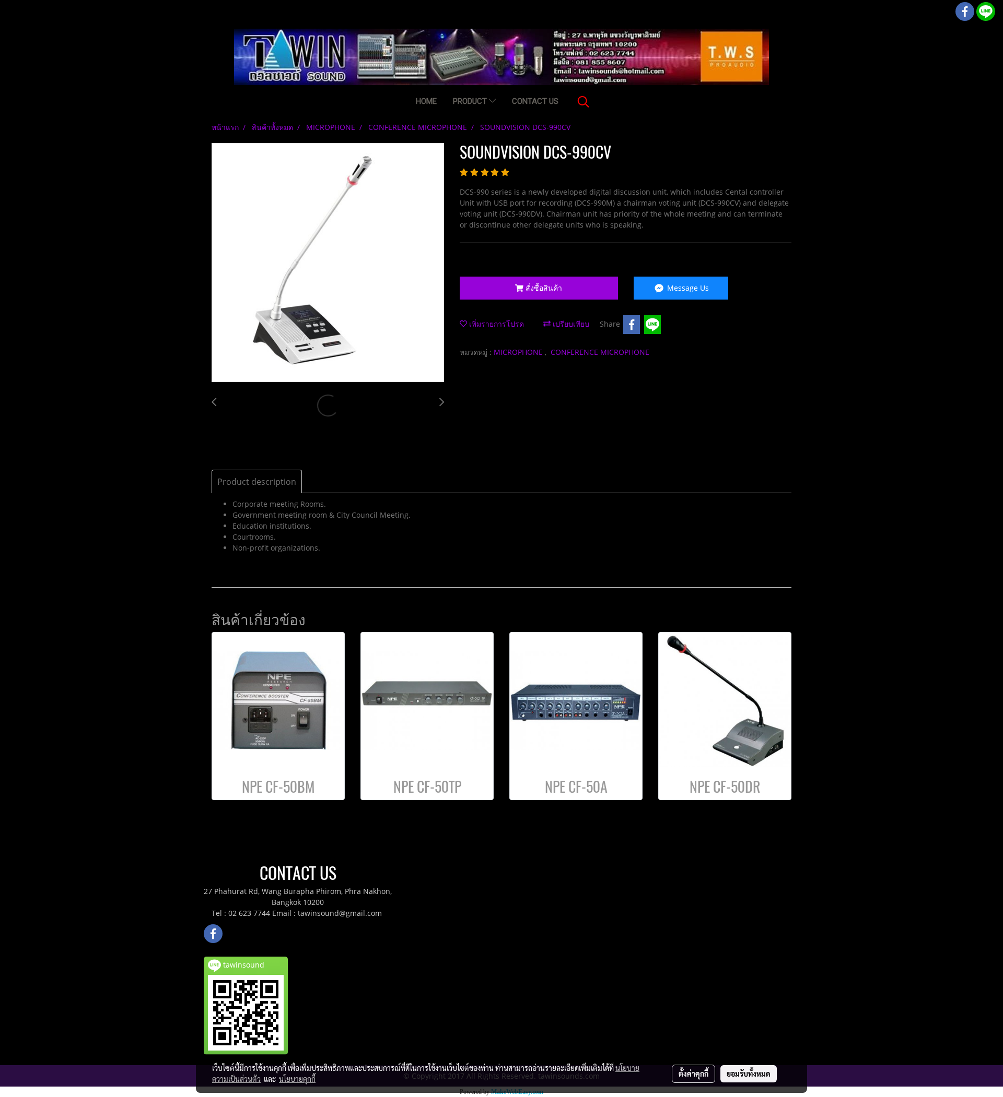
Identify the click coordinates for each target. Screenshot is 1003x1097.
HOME (426, 101)
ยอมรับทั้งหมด (749, 1073)
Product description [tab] (256, 481)
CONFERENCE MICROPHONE (600, 352)
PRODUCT (471, 101)
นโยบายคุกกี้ (297, 1078)
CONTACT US (535, 101)
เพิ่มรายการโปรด (495, 324)
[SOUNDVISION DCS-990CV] (328, 263)
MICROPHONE (519, 352)
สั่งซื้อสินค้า (542, 288)
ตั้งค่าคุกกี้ (693, 1073)
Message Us (687, 288)
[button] (583, 102)
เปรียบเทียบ (570, 324)
